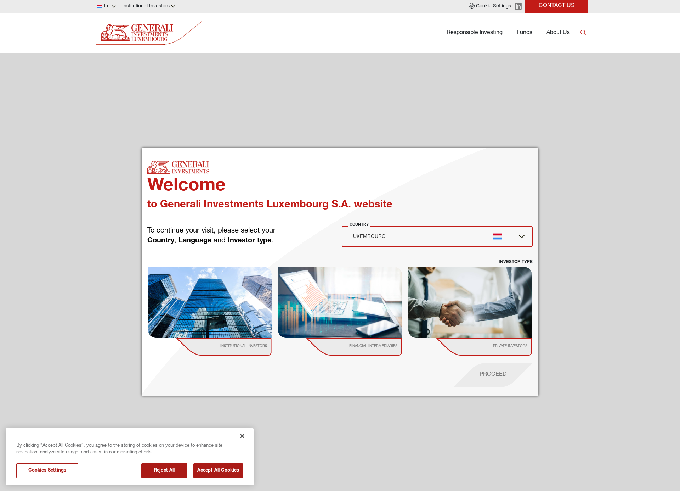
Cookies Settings (47, 470)
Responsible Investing (475, 33)
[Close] (242, 436)
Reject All (164, 470)
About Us (558, 33)
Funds (524, 33)
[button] (490, 6)
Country (359, 224)
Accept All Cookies (218, 470)
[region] (130, 456)
